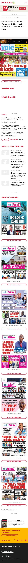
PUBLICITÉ (13, 14)
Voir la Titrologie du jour (11, 81)
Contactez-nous (8, 551)
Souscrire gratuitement (10, 535)
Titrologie (16, 17)
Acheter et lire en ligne (14, 240)
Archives (21, 139)
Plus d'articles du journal (8, 510)
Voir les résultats (14, 139)
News (9, 17)
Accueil (3, 17)
